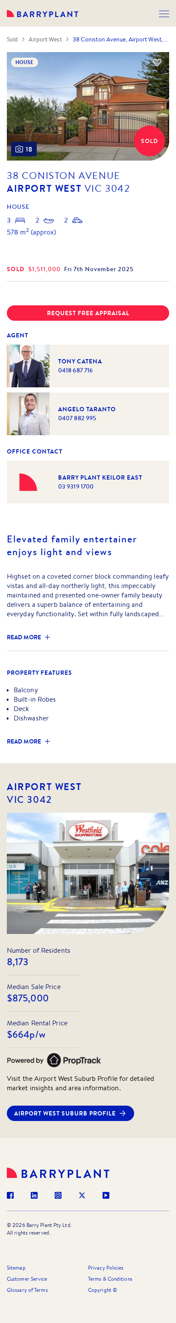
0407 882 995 (77, 418)
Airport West (45, 39)
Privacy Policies (106, 1267)
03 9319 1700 (76, 486)
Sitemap (16, 1267)
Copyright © (102, 1290)
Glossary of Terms (27, 1290)
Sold (12, 39)
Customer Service (27, 1279)
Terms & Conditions (110, 1279)
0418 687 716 (75, 370)
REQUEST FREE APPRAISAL (88, 313)
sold (16, 269)
